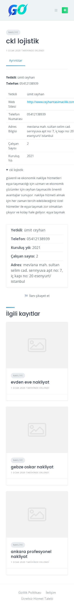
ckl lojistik (16, 170)
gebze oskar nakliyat (32, 467)
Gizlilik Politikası (29, 592)
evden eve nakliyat (30, 382)
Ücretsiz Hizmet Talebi (37, 599)
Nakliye (13, 32)
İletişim (51, 592)
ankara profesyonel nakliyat (31, 554)
